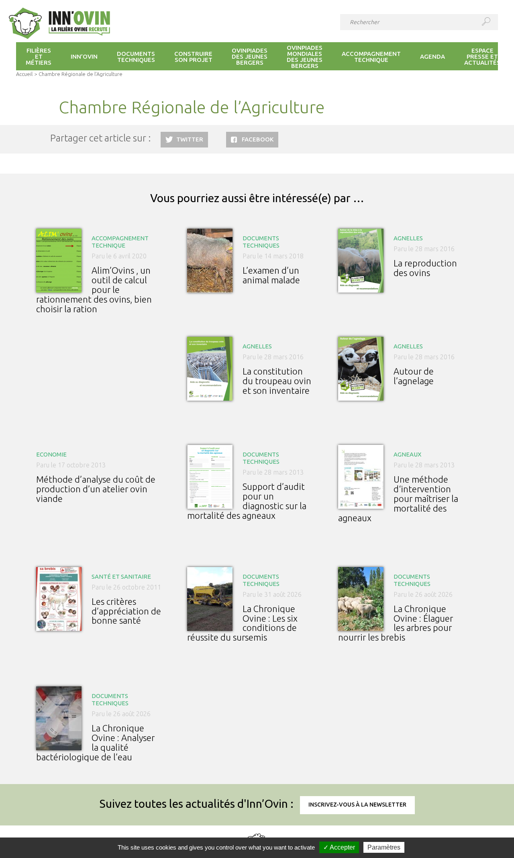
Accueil (24, 74)
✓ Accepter (339, 847)
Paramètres (383, 847)
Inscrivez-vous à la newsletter (357, 804)
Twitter (189, 139)
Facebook (257, 139)
